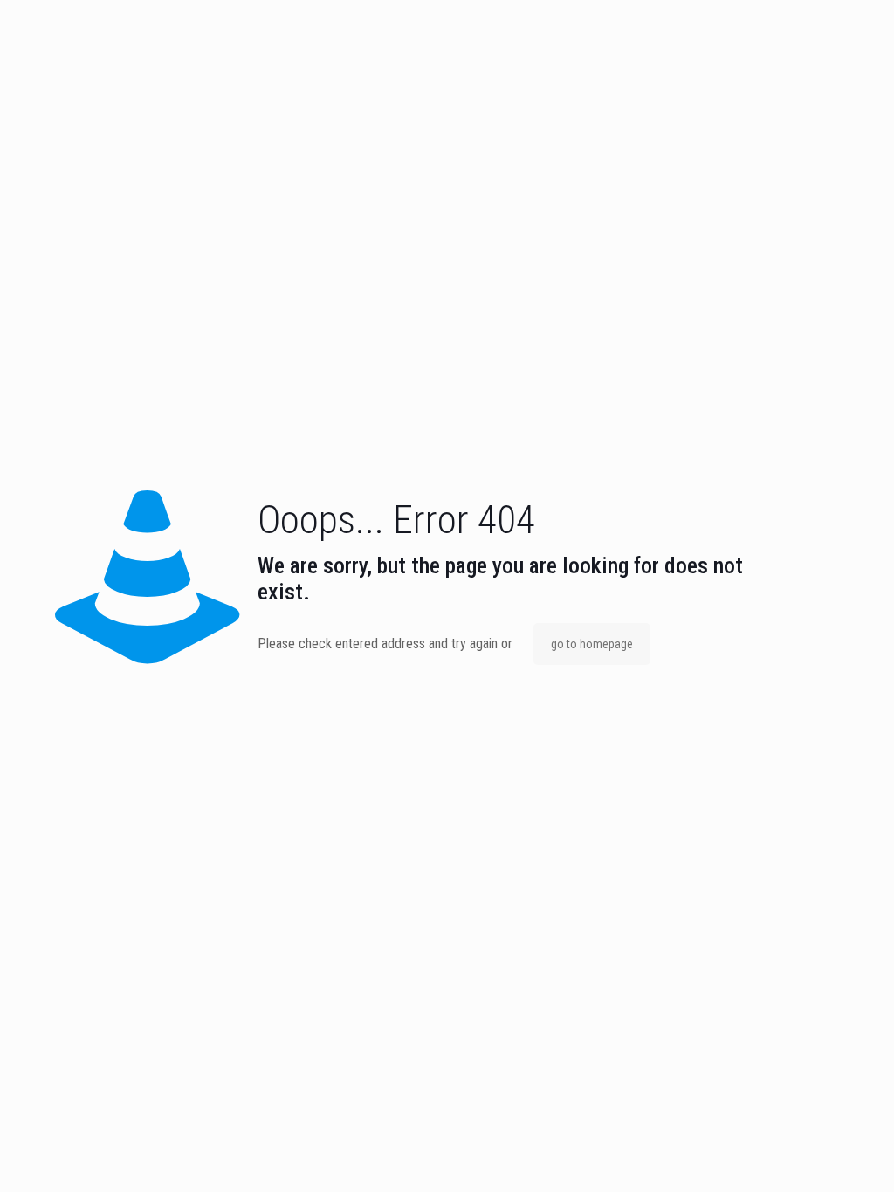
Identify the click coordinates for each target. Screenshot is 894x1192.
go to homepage (592, 644)
